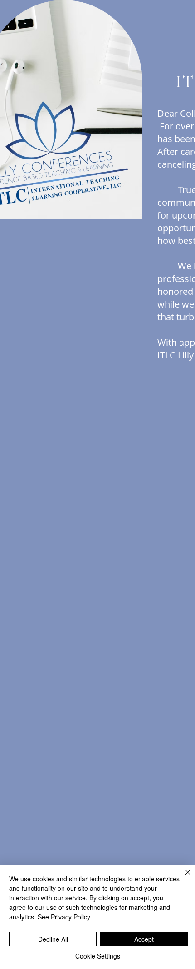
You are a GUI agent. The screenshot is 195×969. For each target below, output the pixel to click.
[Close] (182, 878)
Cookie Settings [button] (97, 955)
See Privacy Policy (64, 916)
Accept (144, 939)
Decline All (53, 939)
